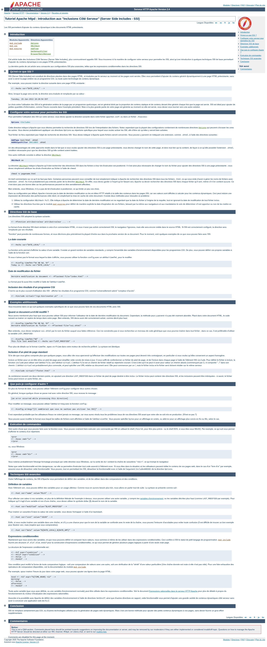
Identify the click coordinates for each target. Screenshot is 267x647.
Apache (7, 13)
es (220, 23)
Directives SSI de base (249, 44)
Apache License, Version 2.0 (27, 642)
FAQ (243, 5)
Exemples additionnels (249, 47)
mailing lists (101, 632)
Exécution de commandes (250, 55)
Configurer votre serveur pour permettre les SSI (252, 39)
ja (229, 23)
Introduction (245, 32)
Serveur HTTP (18, 13)
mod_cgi (13, 46)
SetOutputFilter (39, 51)
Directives (236, 5)
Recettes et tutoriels (60, 13)
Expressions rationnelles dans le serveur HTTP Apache (173, 591)
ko (233, 23)
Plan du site (260, 5)
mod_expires (16, 49)
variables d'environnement (151, 498)
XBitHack (35, 46)
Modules (226, 5)
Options (35, 43)
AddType (35, 49)
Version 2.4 (45, 13)
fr (225, 23)
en (216, 23)
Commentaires (246, 69)
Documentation (32, 13)
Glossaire (250, 5)
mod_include (16, 43)
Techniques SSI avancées (250, 58)
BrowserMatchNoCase (41, 54)
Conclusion (244, 61)
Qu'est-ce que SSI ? (248, 35)
